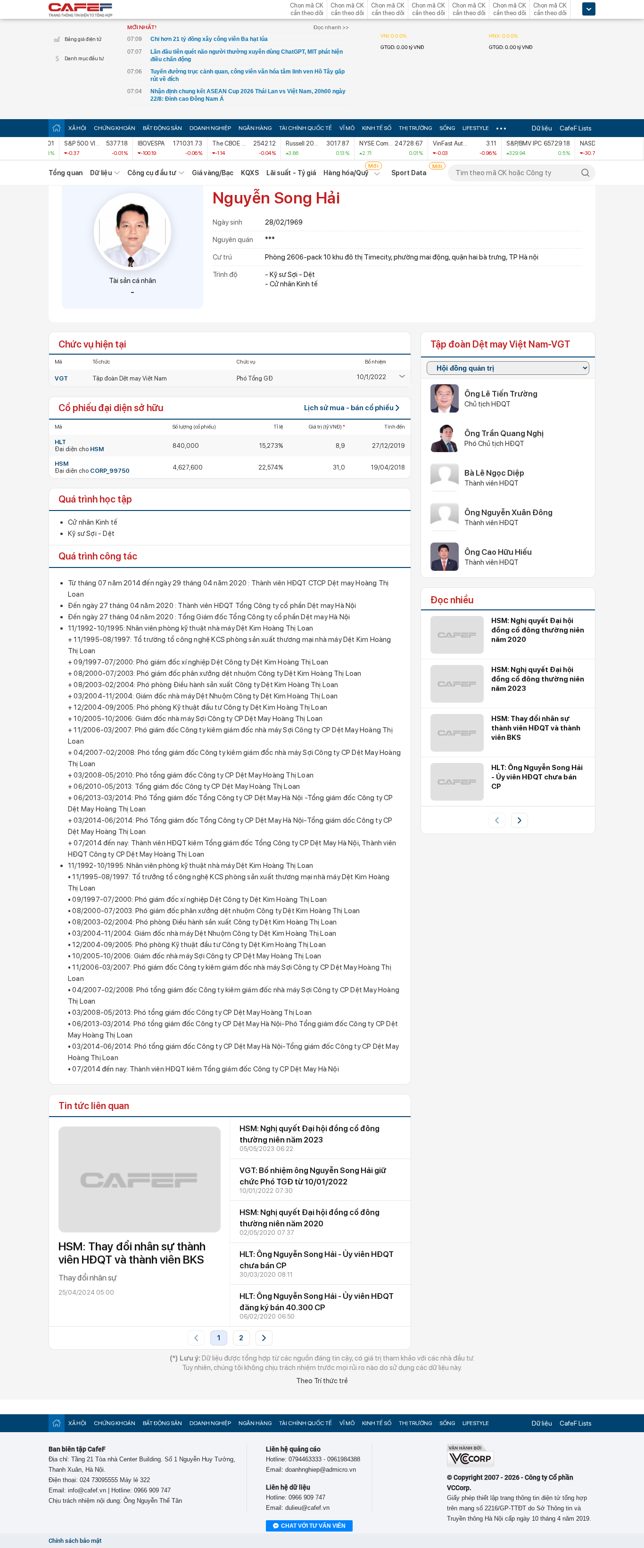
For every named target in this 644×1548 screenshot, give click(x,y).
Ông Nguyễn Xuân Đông (508, 512)
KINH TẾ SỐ (376, 128)
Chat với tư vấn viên (313, 1526)
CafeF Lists (576, 128)
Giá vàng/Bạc (212, 173)
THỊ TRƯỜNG (415, 128)
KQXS (249, 173)
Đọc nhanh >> (331, 27)
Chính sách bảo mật (75, 1540)
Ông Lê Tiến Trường (500, 393)
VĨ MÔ (347, 128)
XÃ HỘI (77, 128)
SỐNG (447, 128)
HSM (97, 449)
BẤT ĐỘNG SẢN (162, 128)
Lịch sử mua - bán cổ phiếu (349, 408)
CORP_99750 (110, 470)
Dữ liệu (542, 128)
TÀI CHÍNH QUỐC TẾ (305, 128)
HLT (60, 442)
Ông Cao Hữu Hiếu (498, 552)
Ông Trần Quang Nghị (504, 433)
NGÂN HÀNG (255, 128)
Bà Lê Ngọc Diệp (494, 473)
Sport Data (409, 173)
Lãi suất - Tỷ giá (291, 173)
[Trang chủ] (56, 127)
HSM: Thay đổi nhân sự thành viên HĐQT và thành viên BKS (132, 1253)
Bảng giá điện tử (83, 39)
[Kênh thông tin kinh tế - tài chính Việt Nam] (81, 11)
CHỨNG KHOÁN (114, 128)
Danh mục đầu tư (84, 59)
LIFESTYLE (475, 128)
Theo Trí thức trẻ (322, 1381)
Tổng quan (66, 173)
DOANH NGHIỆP (210, 128)
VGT (61, 378)
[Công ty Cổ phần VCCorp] (470, 1464)
